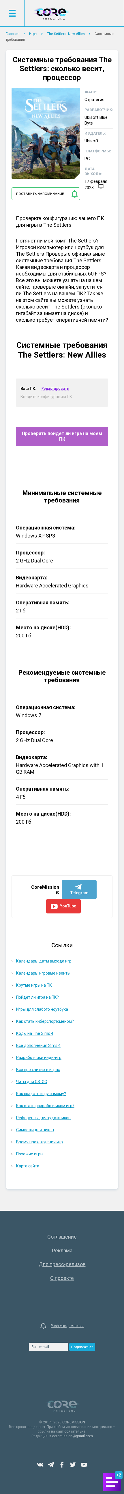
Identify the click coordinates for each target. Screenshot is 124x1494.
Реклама (62, 1250)
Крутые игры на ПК (34, 985)
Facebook (62, 1464)
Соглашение (62, 1237)
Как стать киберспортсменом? (45, 1021)
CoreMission (51, 14)
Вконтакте (40, 1464)
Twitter (72, 1464)
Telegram (51, 1464)
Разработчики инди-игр (38, 1057)
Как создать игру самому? (41, 1093)
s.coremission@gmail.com (71, 1436)
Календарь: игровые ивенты (43, 973)
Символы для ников (35, 1130)
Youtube (83, 1464)
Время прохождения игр (39, 1142)
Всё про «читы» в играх (38, 1069)
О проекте (62, 1278)
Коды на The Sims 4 (34, 1033)
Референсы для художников (43, 1117)
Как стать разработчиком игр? (45, 1105)
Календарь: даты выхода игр (44, 961)
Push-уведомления (67, 1326)
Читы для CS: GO (31, 1081)
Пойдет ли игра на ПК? (37, 997)
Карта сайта (27, 1166)
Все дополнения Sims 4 (38, 1045)
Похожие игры (29, 1154)
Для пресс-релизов (62, 1264)
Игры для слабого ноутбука (42, 1009)
